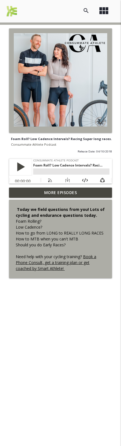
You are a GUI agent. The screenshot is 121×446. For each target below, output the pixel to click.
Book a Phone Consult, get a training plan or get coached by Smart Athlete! (56, 262)
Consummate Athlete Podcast (33, 144)
